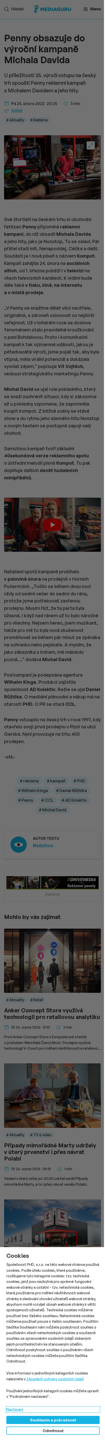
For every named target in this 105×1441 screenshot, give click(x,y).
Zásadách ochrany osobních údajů (55, 1379)
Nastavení (14, 1409)
